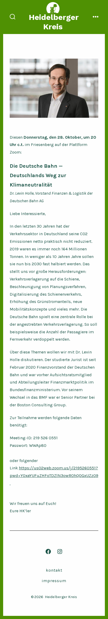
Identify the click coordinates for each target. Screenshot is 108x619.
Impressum (54, 580)
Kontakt (54, 570)
